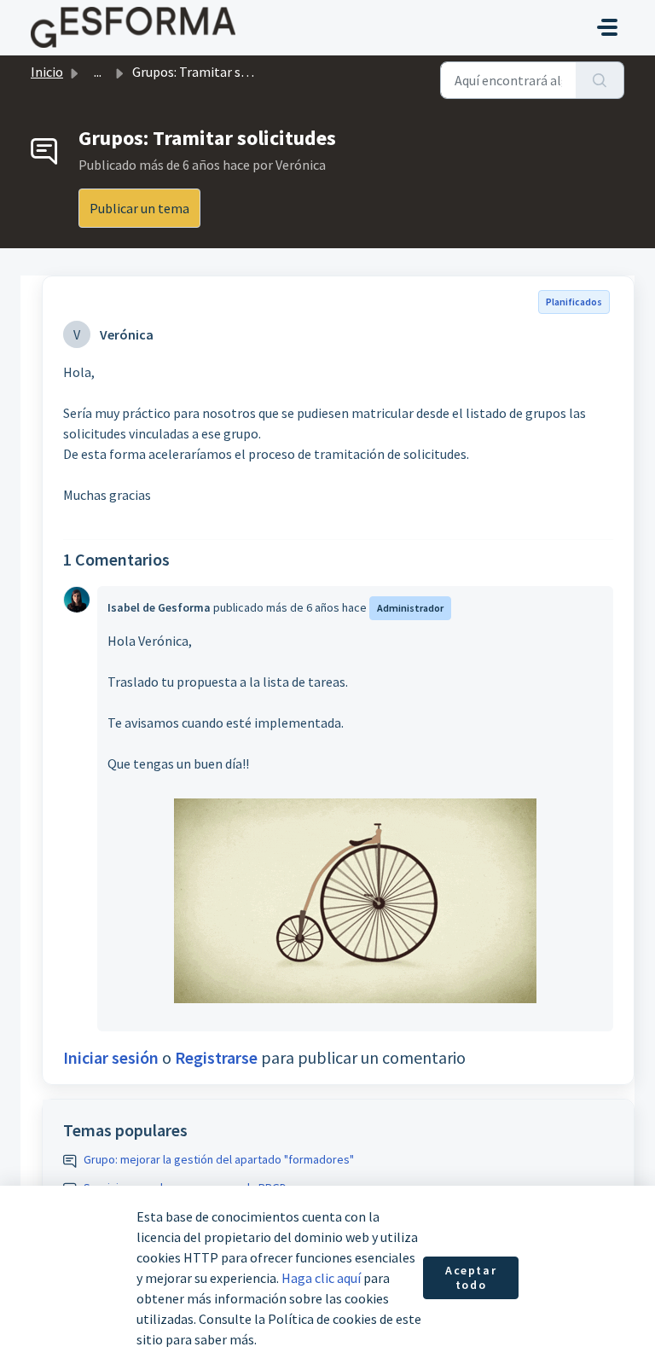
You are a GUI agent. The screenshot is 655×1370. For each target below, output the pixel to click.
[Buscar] (600, 80)
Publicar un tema (139, 208)
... (97, 71)
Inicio (47, 71)
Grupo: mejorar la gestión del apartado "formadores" (219, 1159)
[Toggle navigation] (607, 27)
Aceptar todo (470, 1278)
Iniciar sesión (111, 1057)
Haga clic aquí (321, 1277)
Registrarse (216, 1057)
